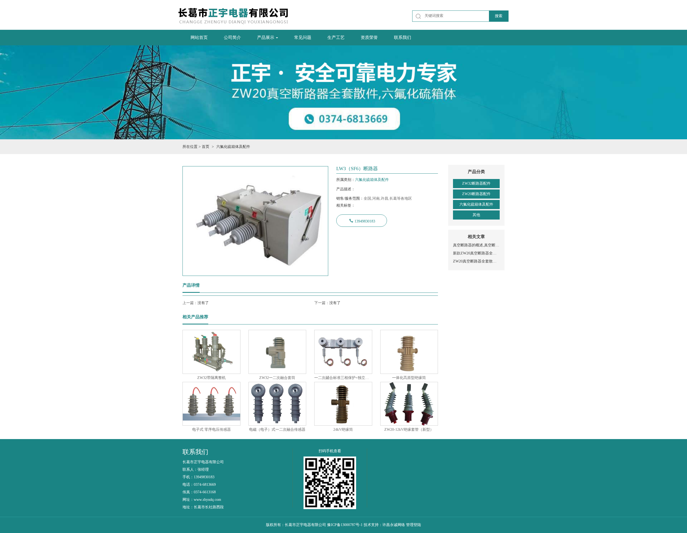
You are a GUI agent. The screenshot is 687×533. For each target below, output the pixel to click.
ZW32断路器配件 (476, 183)
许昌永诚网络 (393, 525)
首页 (205, 147)
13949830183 (365, 220)
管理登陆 (413, 525)
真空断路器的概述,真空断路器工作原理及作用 (476, 245)
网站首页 (199, 37)
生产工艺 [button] (336, 37)
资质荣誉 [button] (369, 37)
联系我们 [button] (402, 37)
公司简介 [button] (232, 37)
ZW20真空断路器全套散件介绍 (476, 261)
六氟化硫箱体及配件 (476, 204)
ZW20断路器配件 (476, 194)
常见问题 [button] (302, 37)
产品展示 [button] (266, 37)
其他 (476, 215)
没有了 (203, 303)
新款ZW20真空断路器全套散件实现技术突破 (476, 253)
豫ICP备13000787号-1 (345, 525)
